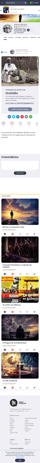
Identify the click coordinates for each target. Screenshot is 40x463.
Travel (11, 429)
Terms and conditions (17, 448)
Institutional (28, 442)
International (28, 429)
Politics (11, 418)
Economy (12, 420)
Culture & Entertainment (31, 418)
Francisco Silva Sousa (22, 50)
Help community (14, 444)
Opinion (27, 431)
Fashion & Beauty (29, 425)
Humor (26, 420)
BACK (5, 52)
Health (11, 425)
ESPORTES (33, 37)
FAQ (11, 442)
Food (11, 431)
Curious (27, 422)
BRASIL (14, 415)
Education (12, 427)
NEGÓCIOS (25, 37)
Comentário (20, 173)
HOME (5, 37)
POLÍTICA (11, 37)
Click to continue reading (20, 109)
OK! (20, 460)
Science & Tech (14, 432)
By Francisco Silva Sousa (20, 26)
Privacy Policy (20, 457)
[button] (2, 3)
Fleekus (27, 444)
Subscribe (18, 30)
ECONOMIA (18, 37)
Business (12, 422)
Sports (11, 423)
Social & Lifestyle (29, 423)
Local (26, 427)
